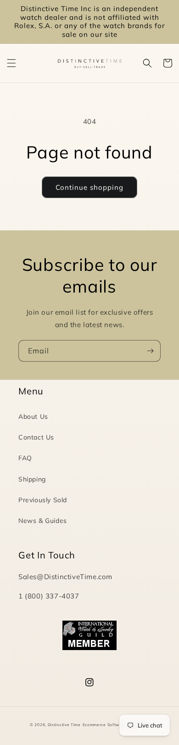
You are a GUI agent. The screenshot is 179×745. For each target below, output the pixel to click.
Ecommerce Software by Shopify (116, 724)
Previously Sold (42, 500)
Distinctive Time (64, 724)
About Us (33, 416)
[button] (11, 63)
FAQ (25, 458)
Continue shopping (89, 187)
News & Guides (42, 520)
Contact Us (36, 437)
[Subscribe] (150, 351)
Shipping (32, 479)
